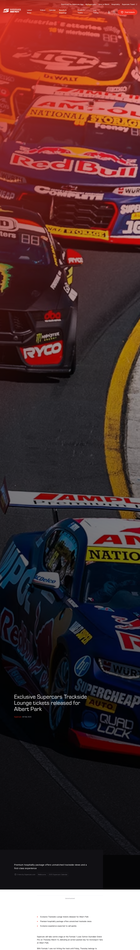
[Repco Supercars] (15, 13)
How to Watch (104, 4)
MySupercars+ (91, 4)
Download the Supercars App (72, 4)
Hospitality (115, 4)
